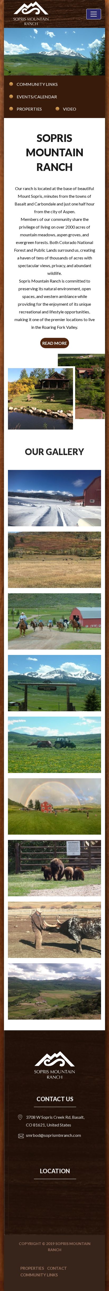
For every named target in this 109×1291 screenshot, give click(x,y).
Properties (29, 108)
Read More (54, 343)
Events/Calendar (37, 96)
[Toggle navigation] (93, 14)
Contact (57, 1268)
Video (69, 108)
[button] (11, 51)
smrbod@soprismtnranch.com (53, 1135)
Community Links (37, 84)
